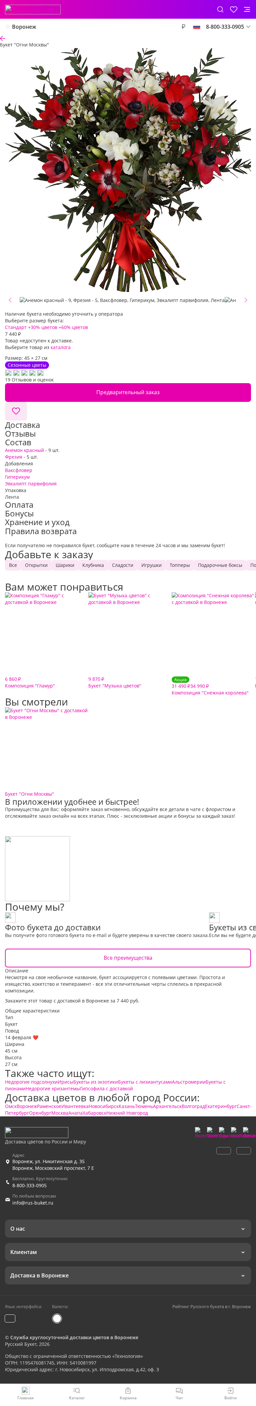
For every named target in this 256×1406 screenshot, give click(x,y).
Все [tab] (13, 565)
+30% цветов (42, 327)
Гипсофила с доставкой (106, 1088)
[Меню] (247, 9)
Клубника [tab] (93, 565)
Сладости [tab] (122, 565)
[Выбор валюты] (183, 27)
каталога (61, 347)
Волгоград (193, 1106)
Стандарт (16, 327)
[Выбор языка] (197, 27)
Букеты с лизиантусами (145, 1082)
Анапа (75, 1113)
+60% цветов (73, 327)
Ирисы (65, 1082)
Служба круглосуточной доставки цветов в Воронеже (74, 1337)
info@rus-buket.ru (32, 1203)
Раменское (49, 1106)
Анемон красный (24, 450)
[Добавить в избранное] (16, 411)
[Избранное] (234, 9)
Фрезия (13, 457)
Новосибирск (104, 1106)
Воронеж (24, 26)
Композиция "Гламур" (30, 682)
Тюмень (144, 1106)
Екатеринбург (221, 1106)
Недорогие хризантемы (53, 1088)
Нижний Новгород (127, 1113)
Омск (11, 1106)
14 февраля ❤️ (21, 1037)
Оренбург (40, 1113)
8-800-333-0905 (29, 1185)
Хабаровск (94, 1113)
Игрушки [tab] (151, 565)
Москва (59, 1113)
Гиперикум (17, 477)
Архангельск (167, 1106)
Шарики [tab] (65, 565)
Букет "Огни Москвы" (29, 794)
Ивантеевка (75, 1106)
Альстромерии (189, 1082)
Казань (127, 1106)
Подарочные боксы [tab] (220, 565)
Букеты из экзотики (95, 1082)
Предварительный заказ (128, 392)
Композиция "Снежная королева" (210, 686)
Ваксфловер (18, 470)
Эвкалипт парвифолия (31, 483)
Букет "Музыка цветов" (114, 682)
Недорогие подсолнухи (31, 1082)
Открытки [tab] (36, 565)
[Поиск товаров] (220, 9)
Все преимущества (128, 957)
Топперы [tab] (180, 565)
